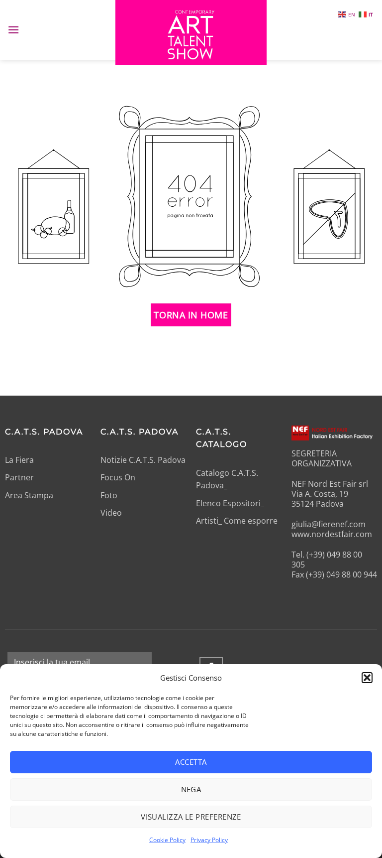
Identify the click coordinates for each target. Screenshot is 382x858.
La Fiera (19, 459)
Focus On (117, 477)
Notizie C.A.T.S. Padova (143, 459)
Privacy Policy (209, 840)
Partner (19, 477)
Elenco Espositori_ (230, 503)
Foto (108, 495)
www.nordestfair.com (331, 534)
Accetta (190, 762)
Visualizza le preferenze (191, 817)
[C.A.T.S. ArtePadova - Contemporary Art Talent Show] (191, 32)
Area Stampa (29, 495)
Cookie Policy (167, 840)
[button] (367, 678)
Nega (191, 789)
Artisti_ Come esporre (237, 520)
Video (111, 512)
